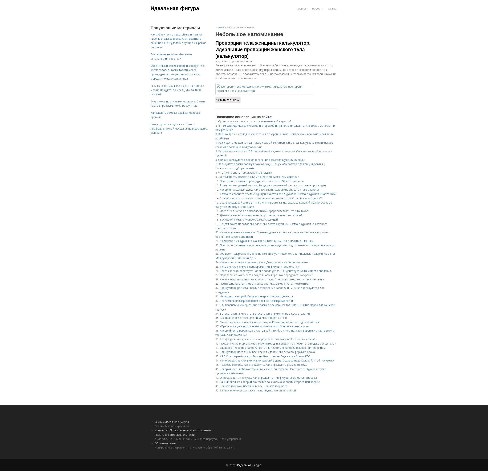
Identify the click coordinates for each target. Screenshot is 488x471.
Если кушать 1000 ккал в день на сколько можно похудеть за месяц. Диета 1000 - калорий (177, 90)
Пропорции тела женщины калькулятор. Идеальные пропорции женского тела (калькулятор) (263, 49)
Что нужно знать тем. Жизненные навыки (245, 172)
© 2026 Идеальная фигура (172, 422)
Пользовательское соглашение (190, 430)
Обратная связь (165, 443)
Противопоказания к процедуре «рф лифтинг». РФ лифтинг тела (262, 181)
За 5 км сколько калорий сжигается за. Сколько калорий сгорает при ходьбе (270, 382)
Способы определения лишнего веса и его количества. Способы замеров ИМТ (271, 198)
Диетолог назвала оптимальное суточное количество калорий (261, 215)
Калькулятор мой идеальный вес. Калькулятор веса (253, 386)
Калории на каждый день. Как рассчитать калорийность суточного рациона (269, 189)
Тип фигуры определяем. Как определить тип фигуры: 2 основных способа (268, 339)
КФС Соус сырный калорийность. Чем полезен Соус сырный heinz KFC (265, 356)
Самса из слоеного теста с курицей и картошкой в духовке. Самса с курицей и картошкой (278, 194)
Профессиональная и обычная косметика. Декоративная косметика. (264, 283)
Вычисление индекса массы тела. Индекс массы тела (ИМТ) (258, 390)
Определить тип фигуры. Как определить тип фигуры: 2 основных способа (268, 377)
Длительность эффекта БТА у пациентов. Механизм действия (258, 177)
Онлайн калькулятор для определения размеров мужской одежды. (261, 160)
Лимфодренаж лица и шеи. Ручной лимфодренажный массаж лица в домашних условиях (179, 128)
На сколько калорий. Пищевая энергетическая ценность (256, 296)
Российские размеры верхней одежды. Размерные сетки (256, 301)
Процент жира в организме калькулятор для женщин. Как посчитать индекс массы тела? (278, 343)
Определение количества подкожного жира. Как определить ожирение (266, 275)
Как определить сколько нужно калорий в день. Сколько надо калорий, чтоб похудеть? (277, 360)
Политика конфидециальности (175, 434)
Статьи (332, 8)
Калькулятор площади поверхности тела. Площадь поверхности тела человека (272, 279)
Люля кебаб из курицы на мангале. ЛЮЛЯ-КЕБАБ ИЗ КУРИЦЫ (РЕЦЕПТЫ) (267, 241)
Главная (302, 8)
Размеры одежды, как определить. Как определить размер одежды (263, 364)
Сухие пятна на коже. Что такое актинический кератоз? (254, 121)
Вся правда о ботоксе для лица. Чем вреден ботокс (253, 318)
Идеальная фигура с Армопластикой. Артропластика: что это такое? (264, 211)
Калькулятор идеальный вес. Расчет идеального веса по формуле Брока (267, 352)
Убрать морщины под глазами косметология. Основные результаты (264, 326)
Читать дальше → (228, 100)
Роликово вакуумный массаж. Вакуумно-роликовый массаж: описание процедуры (273, 185)
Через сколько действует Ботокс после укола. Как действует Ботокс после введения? (276, 271)
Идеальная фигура (175, 8)
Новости (317, 8)
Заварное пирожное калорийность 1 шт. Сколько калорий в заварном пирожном (272, 347)
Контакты (161, 430)
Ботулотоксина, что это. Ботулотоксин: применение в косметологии (265, 313)
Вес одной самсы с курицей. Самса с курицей (249, 219)
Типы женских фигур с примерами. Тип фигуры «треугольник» (260, 266)
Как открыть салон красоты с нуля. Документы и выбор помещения (264, 262)
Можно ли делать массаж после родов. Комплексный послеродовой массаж (270, 322)
